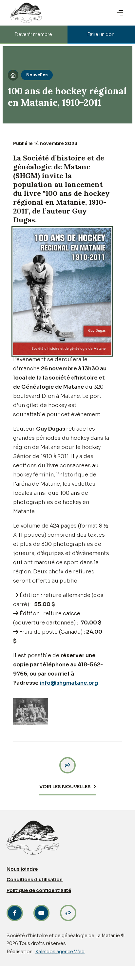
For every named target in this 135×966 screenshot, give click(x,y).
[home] (26, 13)
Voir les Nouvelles (65, 787)
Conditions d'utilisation (35, 879)
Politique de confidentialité (39, 890)
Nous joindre (22, 869)
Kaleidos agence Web (60, 952)
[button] (120, 13)
